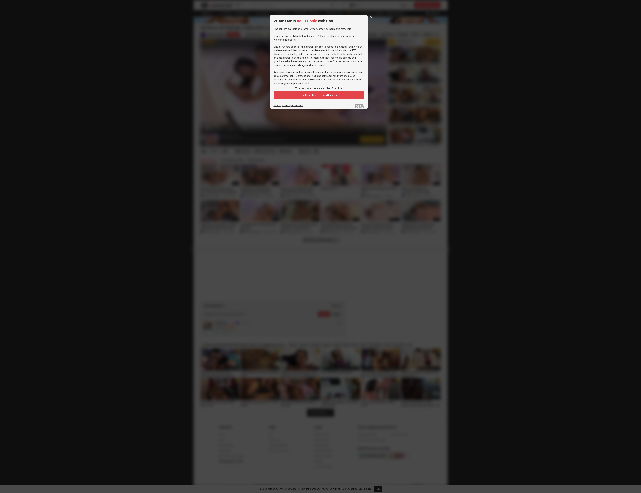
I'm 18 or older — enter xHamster (319, 95)
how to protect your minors (288, 105)
